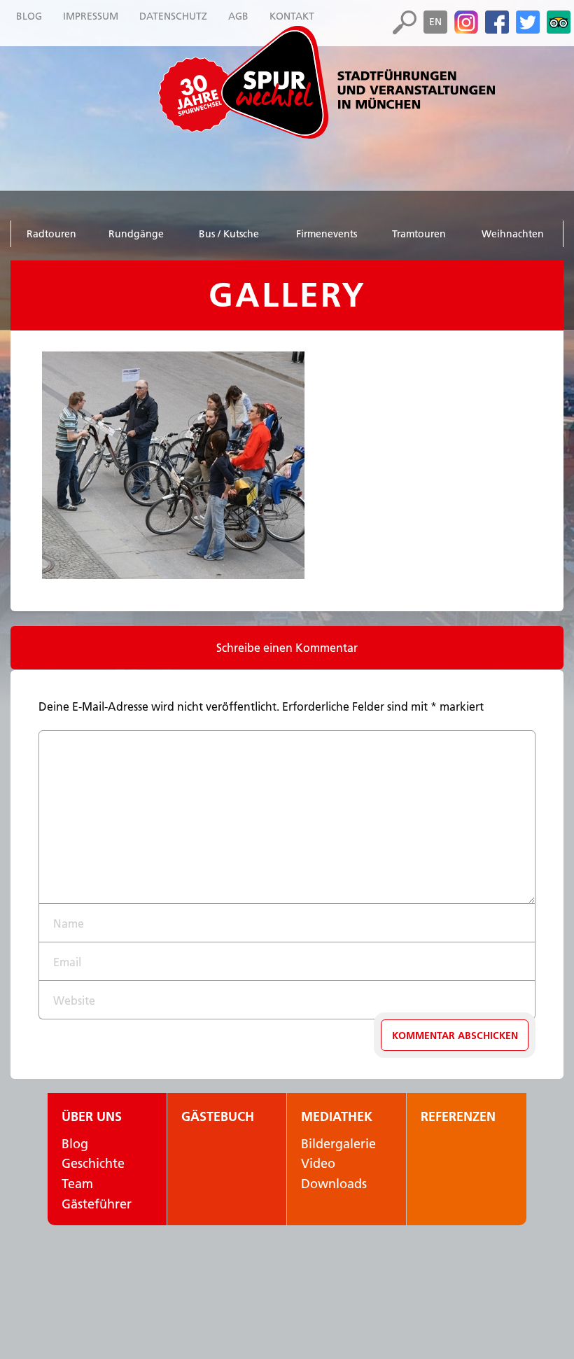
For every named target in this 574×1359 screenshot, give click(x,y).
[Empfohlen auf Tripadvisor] (558, 22)
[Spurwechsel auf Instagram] (466, 22)
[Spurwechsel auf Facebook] (497, 22)
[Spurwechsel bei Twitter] (528, 22)
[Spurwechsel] (357, 82)
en (435, 21)
